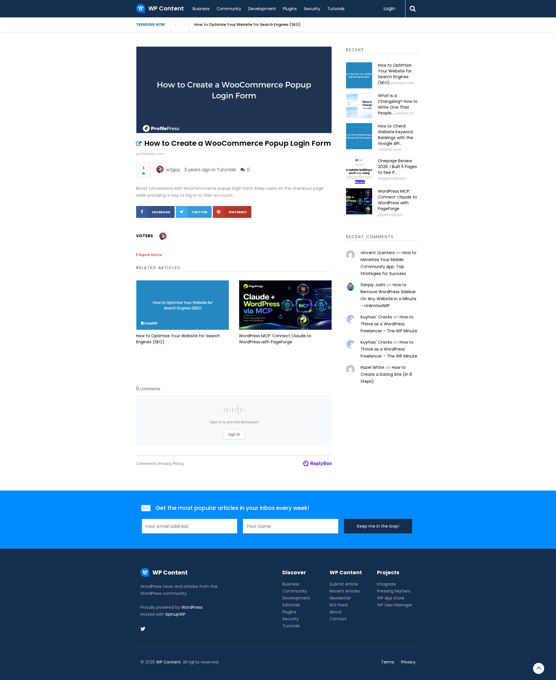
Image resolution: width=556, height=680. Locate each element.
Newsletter (340, 598)
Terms (387, 662)
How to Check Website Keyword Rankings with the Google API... (395, 134)
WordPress (191, 607)
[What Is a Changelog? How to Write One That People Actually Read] (359, 106)
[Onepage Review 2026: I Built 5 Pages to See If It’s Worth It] (359, 171)
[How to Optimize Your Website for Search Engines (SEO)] (182, 305)
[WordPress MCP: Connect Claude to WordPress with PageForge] (285, 305)
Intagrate (386, 584)
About (336, 612)
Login (389, 8)
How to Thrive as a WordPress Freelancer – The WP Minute (389, 324)
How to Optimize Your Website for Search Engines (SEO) (247, 24)
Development (262, 9)
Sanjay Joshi (373, 285)
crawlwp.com (402, 82)
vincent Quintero (378, 253)
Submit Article (344, 584)
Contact (338, 619)
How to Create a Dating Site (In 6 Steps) (386, 374)
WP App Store (390, 598)
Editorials (291, 605)
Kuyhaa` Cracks (376, 317)
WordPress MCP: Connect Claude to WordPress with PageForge (275, 339)
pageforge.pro (390, 214)
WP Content (168, 662)
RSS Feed (339, 605)
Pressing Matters (393, 591)
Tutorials (336, 9)
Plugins (290, 9)
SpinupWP (175, 614)
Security (312, 9)
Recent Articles (345, 591)
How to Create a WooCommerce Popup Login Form (237, 143)
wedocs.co (404, 113)
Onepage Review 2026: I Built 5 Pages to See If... (397, 166)
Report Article (150, 254)
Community (229, 9)
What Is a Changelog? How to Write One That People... (398, 104)
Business (201, 9)
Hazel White (372, 367)
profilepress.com (150, 153)
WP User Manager (394, 605)
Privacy (408, 662)
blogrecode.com (392, 178)
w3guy (173, 169)
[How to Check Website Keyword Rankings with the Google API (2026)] (359, 136)
